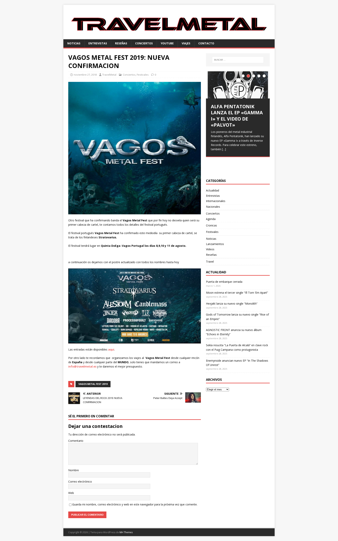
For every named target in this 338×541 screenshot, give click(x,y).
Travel (210, 261)
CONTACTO (206, 43)
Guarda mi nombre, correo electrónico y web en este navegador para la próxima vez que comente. (134, 504)
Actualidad (212, 190)
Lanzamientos (215, 244)
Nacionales (213, 206)
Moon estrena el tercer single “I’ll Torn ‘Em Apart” (237, 292)
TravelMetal (109, 74)
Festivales (143, 74)
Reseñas (121, 43)
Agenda (211, 219)
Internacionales (215, 201)
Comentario (75, 441)
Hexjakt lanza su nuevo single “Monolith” (231, 303)
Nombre (73, 470)
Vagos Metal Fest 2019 (93, 384)
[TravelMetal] (169, 37)
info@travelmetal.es (82, 366)
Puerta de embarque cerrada (224, 281)
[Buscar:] (238, 59)
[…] (224, 149)
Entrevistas (97, 43)
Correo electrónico (80, 481)
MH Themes (126, 532)
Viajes (186, 43)
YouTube (167, 43)
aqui (111, 349)
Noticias (73, 43)
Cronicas (211, 225)
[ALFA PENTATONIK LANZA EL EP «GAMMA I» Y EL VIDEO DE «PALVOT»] (238, 84)
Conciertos (144, 43)
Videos (210, 249)
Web (71, 493)
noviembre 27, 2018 (85, 74)
